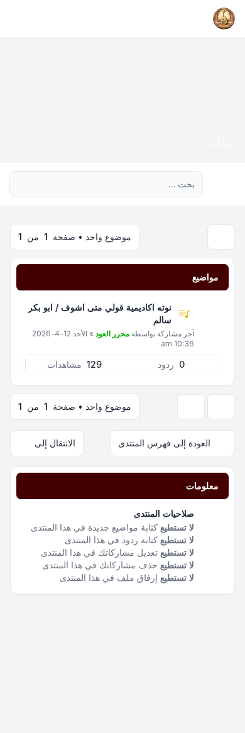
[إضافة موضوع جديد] (221, 237)
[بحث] (45, 184)
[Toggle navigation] (15, 19)
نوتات (220, 141)
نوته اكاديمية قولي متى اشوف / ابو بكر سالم (100, 313)
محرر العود (112, 333)
